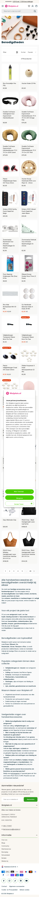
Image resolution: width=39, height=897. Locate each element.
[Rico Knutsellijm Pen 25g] (10, 72)
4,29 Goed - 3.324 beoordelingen (23, 1)
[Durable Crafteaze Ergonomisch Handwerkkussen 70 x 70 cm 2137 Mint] (28, 135)
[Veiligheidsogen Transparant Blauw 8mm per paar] (10, 324)
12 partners (26, 420)
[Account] (32, 6)
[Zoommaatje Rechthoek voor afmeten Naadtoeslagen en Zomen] (10, 228)
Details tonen (18, 504)
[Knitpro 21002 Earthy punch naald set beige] (10, 198)
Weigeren (19, 498)
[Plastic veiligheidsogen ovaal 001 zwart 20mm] (10, 354)
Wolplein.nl (10, 893)
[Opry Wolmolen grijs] (10, 509)
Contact (4, 886)
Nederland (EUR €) (10, 867)
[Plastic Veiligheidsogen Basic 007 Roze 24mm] (10, 167)
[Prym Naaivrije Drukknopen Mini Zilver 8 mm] (10, 263)
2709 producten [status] (26, 59)
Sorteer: (27, 52)
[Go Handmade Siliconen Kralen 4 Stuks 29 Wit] (28, 293)
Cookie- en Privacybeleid (9, 890)
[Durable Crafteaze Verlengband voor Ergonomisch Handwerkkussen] (10, 100)
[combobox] (19, 11)
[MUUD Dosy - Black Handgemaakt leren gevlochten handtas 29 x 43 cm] (28, 539)
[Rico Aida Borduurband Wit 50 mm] (10, 293)
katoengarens (15, 773)
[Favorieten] (29, 6)
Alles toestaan (19, 491)
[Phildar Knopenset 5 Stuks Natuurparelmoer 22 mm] (28, 354)
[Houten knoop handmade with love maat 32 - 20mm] (28, 167)
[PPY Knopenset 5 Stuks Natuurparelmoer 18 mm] (10, 387)
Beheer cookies (24, 890)
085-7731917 (7, 826)
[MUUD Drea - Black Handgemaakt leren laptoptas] (28, 509)
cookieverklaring (18, 437)
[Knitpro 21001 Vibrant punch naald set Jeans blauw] (28, 198)
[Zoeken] (35, 11)
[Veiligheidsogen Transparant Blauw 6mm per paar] (28, 324)
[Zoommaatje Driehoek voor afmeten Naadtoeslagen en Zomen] (28, 228)
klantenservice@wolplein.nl (11, 829)
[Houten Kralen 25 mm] (28, 72)
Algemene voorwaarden (16, 886)
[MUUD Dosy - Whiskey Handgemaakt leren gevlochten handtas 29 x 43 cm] (10, 539)
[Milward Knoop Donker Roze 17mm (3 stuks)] (28, 263)
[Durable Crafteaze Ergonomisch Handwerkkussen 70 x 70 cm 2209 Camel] (10, 135)
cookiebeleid (23, 426)
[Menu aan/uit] (3, 6)
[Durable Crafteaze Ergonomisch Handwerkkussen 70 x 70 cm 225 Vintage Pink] (28, 100)
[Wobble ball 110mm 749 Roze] (28, 387)
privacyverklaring (11, 426)
